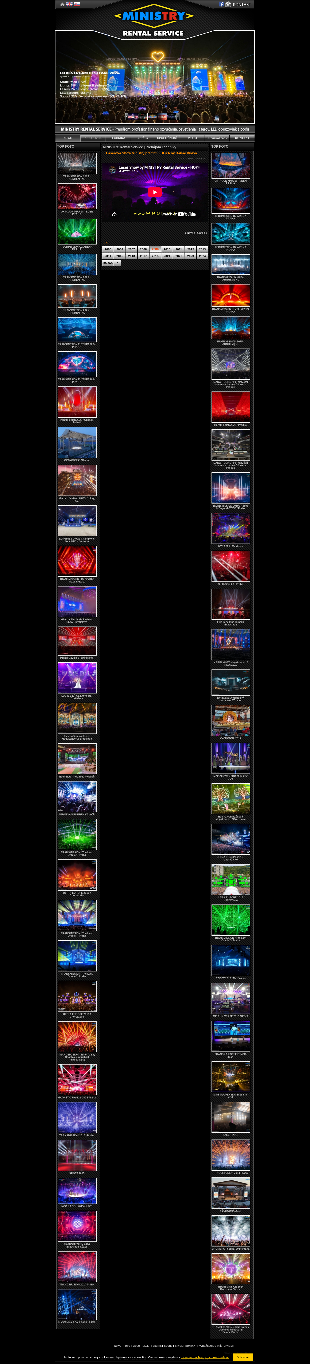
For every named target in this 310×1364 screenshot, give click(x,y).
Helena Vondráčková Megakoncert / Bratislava (77, 737)
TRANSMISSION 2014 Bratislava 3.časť (77, 1245)
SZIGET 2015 (77, 1173)
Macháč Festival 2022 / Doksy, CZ (77, 499)
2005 (108, 249)
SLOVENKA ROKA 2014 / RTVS (77, 1322)
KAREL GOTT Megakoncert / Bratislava (231, 664)
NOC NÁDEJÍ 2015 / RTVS (76, 1206)
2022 (178, 256)
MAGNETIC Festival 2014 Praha (77, 1097)
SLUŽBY (142, 138)
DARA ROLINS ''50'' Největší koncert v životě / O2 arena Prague (230, 385)
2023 (190, 256)
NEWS (67, 138)
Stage (179, 1346)
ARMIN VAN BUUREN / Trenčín (76, 814)
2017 (143, 256)
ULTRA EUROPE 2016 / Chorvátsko (77, 894)
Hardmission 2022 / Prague (230, 424)
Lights (157, 1346)
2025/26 (107, 263)
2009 (155, 249)
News (117, 1346)
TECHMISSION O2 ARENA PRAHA (77, 248)
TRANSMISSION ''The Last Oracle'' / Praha (77, 853)
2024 (202, 256)
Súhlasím (243, 1357)
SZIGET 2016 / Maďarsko (230, 978)
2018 (155, 256)
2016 (131, 256)
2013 (202, 249)
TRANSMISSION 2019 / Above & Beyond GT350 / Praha (230, 507)
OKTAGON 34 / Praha (76, 460)
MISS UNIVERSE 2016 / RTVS (230, 1016)
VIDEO (192, 138)
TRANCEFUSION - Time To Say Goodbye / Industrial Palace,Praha (76, 1057)
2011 (178, 249)
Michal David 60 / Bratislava (76, 657)
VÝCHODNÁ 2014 (230, 1210)
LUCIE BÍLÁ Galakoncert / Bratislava (76, 697)
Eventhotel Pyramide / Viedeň (76, 776)
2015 (119, 256)
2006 (119, 249)
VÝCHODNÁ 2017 (230, 738)
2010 (167, 249)
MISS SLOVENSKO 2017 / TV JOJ (230, 777)
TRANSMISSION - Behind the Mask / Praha (77, 580)
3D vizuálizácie (217, 138)
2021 (167, 256)
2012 (190, 249)
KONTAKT (242, 138)
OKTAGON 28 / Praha (230, 584)
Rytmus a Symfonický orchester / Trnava (230, 699)
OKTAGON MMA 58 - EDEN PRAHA (77, 213)
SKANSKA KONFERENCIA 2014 (230, 1055)
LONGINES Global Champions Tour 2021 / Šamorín (77, 540)
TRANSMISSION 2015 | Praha (76, 1135)
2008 (143, 249)
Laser (146, 1346)
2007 (131, 249)
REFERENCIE (93, 138)
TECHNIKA (117, 138)
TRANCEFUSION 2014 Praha (76, 1284)
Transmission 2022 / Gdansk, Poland (76, 421)
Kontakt (191, 1346)
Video (136, 1346)
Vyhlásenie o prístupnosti (216, 1346)
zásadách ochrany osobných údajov (205, 1357)
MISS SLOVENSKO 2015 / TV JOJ (230, 1096)
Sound (168, 1346)
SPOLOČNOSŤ (167, 138)
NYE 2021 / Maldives (230, 546)
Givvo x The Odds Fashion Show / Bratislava (76, 621)
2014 (108, 256)
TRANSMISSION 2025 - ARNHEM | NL (76, 177)
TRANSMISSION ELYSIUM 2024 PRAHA (77, 345)
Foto (127, 1346)
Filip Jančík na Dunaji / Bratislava (230, 623)
